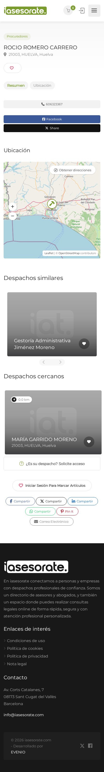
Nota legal (17, 664)
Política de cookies (25, 648)
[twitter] (82, 746)
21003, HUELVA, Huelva (30, 54)
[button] (12, 207)
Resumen (16, 85)
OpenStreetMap (69, 253)
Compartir (21, 501)
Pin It (68, 511)
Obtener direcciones (75, 170)
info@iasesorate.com (24, 715)
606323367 (54, 104)
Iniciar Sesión (82, 10)
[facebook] (90, 746)
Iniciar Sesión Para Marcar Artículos (55, 485)
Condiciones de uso (26, 640)
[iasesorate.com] (25, 10)
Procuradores (17, 36)
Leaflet (49, 253)
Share (54, 128)
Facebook (54, 119)
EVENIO (18, 752)
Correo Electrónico (53, 521)
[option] (52, 324)
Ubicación (42, 85)
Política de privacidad (27, 656)
